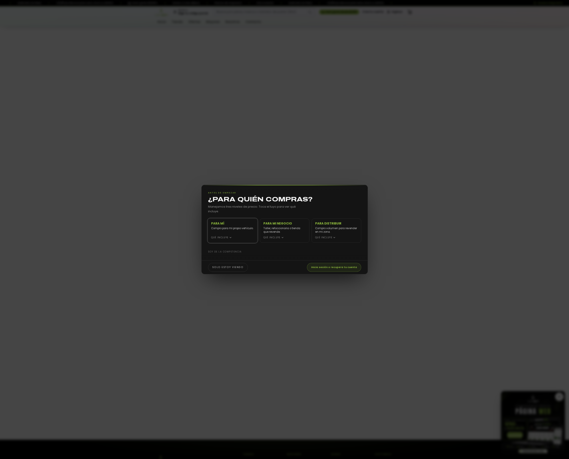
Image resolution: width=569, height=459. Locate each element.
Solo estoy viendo (227, 267)
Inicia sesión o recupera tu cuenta (334, 267)
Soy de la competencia (225, 251)
